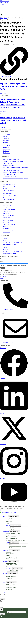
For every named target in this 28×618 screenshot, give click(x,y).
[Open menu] (1, 15)
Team (7, 523)
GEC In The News (8, 206)
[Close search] (1, 609)
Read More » (3, 93)
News (5, 18)
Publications (6, 217)
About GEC (5, 516)
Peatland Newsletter (8, 190)
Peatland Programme (9, 163)
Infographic (6, 213)
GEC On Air (6, 207)
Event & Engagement (9, 209)
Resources (5, 561)
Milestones (6, 136)
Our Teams (6, 140)
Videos (5, 188)
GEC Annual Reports (9, 184)
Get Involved (6, 550)
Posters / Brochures (8, 215)
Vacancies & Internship (9, 244)
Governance (6, 138)
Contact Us (3, 592)
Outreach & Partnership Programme (13, 161)
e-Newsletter (9, 580)
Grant (7, 542)
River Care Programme (9, 165)
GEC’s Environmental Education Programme (15, 167)
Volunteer (5, 240)
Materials (5, 573)
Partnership (12, 529)
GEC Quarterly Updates (9, 186)
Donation (5, 238)
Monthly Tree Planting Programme (12, 242)
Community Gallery (13, 570)
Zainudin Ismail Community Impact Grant (17, 546)
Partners (8, 525)
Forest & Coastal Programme (11, 159)
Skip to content (4, 1)
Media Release (7, 211)
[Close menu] (0, 510)
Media (4, 582)
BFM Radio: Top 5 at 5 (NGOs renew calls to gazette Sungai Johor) (13, 120)
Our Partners (6, 142)
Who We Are (6, 134)
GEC (1, 18)
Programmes (6, 531)
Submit (14, 263)
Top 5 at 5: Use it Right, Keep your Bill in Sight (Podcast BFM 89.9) (13, 86)
